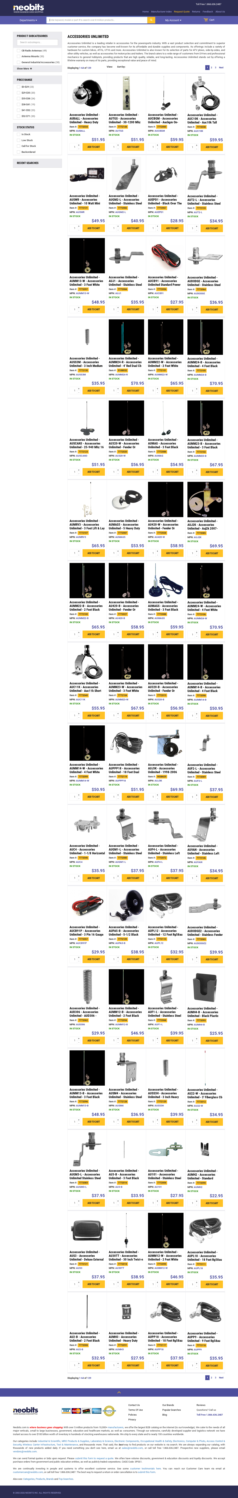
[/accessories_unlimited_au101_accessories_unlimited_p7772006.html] (165, 1149)
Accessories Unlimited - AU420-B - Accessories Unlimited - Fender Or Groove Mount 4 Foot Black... (124, 609)
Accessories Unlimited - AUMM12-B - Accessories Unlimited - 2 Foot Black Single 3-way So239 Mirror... (125, 1015)
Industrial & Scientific (49, 1441)
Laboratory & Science (102, 1441)
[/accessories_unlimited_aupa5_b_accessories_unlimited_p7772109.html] (126, 905)
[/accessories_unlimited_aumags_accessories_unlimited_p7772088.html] (165, 580)
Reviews (201, 1405)
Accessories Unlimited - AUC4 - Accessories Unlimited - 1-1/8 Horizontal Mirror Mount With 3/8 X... (87, 851)
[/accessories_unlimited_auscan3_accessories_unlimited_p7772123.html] (87, 418)
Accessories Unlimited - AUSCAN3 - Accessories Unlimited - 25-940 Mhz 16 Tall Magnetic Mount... (87, 445)
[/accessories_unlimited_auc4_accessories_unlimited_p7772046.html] (87, 824)
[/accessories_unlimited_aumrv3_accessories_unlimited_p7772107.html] (87, 499)
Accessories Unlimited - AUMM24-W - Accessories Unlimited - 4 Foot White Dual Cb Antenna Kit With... (204, 607)
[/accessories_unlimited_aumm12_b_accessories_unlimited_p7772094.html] (126, 986)
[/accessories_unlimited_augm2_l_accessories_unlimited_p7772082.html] (126, 174)
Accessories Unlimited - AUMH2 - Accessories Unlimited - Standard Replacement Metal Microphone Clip (202, 1178)
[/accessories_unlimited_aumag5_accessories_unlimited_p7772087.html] (126, 499)
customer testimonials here (145, 1468)
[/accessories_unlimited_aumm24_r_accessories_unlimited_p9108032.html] (126, 337)
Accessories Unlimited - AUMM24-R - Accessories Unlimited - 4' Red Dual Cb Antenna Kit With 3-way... (125, 363)
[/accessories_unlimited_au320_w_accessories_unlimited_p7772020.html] (126, 418)
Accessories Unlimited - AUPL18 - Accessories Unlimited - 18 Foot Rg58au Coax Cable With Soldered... (204, 1257)
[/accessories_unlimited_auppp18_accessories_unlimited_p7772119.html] (126, 743)
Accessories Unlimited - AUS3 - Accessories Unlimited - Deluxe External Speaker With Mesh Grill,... (87, 1257)
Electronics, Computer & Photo (189, 1441)
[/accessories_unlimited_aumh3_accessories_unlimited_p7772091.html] (126, 1311)
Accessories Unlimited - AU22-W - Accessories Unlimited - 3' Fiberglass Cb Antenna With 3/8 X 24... (204, 1095)
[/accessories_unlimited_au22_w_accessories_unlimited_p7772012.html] (205, 1068)
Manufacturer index (161, 11)
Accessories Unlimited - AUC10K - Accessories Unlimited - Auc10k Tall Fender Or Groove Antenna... (202, 122)
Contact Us (134, 1405)
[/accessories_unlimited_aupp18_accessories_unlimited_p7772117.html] (165, 1311)
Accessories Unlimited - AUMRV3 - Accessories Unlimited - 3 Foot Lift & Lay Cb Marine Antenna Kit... (87, 526)
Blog (164, 1414)
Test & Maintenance (67, 1444)
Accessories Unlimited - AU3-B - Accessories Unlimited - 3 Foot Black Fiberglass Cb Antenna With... (124, 1178)
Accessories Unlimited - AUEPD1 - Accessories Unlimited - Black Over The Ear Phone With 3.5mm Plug (165, 201)
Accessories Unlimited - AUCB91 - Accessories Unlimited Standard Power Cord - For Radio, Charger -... (164, 284)
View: (110, 66)
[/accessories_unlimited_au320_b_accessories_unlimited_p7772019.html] (165, 662)
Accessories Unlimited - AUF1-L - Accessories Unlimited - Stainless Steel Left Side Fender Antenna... (165, 1013)
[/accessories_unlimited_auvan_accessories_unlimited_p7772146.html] (205, 824)
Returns (196, 11)
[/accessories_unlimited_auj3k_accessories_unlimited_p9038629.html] (165, 743)
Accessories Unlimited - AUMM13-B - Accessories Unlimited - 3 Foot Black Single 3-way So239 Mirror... (86, 1097)
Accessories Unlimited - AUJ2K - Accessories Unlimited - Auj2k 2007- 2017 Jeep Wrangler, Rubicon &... (202, 528)
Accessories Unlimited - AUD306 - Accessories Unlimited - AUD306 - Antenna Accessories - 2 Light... (85, 1015)
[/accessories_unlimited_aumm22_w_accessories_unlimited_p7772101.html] (165, 337)
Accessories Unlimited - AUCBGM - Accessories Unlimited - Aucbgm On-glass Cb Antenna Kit (163, 120)
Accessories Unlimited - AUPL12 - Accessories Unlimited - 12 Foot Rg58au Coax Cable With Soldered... (165, 932)
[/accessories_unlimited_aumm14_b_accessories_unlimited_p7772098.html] (205, 662)
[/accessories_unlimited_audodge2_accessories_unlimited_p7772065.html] (205, 905)
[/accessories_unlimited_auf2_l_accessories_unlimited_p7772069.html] (205, 743)
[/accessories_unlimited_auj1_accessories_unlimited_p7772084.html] (126, 255)
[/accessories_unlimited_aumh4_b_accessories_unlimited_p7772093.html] (205, 987)
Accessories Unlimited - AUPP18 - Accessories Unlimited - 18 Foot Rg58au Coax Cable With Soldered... (165, 1338)
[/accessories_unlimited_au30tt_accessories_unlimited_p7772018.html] (126, 1230)
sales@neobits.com (132, 1448)
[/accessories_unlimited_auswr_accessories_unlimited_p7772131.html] (87, 174)
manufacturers (115, 1427)
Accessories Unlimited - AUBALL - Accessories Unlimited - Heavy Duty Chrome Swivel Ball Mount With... (86, 122)
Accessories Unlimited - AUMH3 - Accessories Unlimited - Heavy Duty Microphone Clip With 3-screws (124, 1340)
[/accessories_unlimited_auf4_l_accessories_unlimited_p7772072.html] (165, 824)
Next (221, 67)
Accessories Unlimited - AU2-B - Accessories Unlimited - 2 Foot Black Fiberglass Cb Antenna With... (85, 1340)
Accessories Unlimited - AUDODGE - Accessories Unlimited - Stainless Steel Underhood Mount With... (204, 283)
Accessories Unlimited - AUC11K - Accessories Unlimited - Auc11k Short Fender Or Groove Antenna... (85, 690)
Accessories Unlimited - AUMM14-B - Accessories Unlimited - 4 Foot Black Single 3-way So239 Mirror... (204, 691)
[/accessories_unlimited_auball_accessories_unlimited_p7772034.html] (87, 93)
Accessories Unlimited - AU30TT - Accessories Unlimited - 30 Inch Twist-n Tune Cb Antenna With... (126, 1257)
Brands (50, 1479)
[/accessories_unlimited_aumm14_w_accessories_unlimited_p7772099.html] (87, 743)
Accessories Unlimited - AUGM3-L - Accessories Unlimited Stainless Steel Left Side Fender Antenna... (87, 1176)
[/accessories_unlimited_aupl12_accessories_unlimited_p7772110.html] (165, 905)
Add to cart (93, 146)
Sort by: (121, 66)
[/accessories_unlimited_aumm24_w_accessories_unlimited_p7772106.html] (205, 580)
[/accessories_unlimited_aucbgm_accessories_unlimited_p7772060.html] (165, 93)
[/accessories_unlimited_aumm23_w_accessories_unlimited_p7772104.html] (126, 662)
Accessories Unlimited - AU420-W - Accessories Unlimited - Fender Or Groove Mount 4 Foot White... (163, 528)
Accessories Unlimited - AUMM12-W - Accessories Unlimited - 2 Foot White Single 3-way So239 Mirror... (165, 1259)
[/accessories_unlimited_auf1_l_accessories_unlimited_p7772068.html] (165, 986)
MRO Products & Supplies (75, 1441)
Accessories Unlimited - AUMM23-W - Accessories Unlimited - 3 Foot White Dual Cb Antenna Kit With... (126, 688)
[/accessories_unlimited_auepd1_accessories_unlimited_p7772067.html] (165, 174)
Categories (29, 1479)
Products (40, 1479)
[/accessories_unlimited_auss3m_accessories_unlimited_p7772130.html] (87, 337)
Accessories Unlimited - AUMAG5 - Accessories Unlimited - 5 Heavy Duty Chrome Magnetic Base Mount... (124, 528)
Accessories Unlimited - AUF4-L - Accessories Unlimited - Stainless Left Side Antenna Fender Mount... (164, 853)
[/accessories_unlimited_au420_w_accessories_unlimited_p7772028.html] (165, 499)
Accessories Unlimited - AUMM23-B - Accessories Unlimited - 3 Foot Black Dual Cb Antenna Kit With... (204, 445)
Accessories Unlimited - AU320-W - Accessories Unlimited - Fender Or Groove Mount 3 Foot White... (124, 447)
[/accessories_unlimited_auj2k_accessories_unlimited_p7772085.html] (205, 499)
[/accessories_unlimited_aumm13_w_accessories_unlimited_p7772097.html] (87, 255)
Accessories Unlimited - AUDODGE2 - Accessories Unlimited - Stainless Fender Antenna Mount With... (205, 932)
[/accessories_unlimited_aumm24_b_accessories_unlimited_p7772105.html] (205, 337)
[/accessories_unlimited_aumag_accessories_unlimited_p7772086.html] (165, 418)
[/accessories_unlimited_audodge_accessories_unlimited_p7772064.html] (205, 255)
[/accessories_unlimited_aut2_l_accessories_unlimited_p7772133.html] (205, 174)
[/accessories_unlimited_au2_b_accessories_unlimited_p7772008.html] (87, 1311)
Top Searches (66, 1479)
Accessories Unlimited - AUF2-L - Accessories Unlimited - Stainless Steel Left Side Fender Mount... (204, 770)
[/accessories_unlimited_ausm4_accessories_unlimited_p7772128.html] (126, 1068)
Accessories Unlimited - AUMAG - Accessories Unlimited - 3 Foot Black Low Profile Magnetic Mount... (163, 447)
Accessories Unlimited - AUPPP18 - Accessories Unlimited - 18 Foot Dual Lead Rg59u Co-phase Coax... (124, 772)
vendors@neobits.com (25, 1451)
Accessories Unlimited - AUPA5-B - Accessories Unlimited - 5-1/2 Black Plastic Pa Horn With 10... (125, 932)
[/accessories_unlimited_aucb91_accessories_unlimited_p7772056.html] (165, 255)
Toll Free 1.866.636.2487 (210, 1414)
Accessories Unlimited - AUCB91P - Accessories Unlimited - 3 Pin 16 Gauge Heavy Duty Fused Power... (86, 932)
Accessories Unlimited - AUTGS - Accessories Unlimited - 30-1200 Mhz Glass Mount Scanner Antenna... (125, 122)
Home (145, 11)
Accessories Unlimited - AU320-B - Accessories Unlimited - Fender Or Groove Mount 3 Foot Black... (163, 690)
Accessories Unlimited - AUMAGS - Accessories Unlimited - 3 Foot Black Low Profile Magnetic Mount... (163, 609)
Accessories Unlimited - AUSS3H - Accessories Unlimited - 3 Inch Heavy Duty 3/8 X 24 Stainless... (164, 1095)
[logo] (29, 8)
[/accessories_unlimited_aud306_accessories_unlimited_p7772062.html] (87, 986)
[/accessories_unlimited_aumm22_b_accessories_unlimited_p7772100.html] (87, 580)
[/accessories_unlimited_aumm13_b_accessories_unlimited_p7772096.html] (87, 1068)
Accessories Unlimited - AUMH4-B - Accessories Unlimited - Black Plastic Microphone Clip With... (202, 1014)
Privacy (132, 1419)
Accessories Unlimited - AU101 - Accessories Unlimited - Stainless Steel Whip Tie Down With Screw (164, 1176)
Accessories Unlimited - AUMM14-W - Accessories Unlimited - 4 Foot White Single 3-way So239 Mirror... (86, 772)
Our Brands (168, 1405)
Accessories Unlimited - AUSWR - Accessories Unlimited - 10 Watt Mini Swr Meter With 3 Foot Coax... (85, 203)
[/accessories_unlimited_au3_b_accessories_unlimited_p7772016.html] (126, 1149)
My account (172, 20)
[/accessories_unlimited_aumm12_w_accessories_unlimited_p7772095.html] (165, 1230)
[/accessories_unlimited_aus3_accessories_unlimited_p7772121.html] (87, 1230)
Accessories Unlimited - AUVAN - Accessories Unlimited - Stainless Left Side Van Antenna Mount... (204, 851)
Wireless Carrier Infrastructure (39, 1444)
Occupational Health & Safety (156, 1441)
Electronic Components (127, 1441)
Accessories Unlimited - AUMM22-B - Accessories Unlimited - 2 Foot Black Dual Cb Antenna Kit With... (86, 607)
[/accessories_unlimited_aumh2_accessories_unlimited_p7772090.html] (205, 1149)
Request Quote (182, 11)
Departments (27, 20)
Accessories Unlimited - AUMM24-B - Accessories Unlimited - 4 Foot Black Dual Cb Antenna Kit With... (204, 364)
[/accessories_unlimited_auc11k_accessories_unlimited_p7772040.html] (87, 662)
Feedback (208, 11)
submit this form (146, 1472)
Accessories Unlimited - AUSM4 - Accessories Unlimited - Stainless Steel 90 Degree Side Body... (125, 1095)
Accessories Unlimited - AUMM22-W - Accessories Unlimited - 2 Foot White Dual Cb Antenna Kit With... (165, 363)
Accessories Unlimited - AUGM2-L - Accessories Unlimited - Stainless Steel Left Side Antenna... (125, 201)
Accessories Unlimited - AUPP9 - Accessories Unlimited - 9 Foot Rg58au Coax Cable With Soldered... (204, 1338)
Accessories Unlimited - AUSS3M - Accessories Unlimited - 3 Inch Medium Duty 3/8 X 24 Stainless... (86, 363)
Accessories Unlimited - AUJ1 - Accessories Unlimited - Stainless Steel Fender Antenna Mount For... (125, 284)
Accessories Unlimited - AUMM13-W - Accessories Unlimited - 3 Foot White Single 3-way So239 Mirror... (86, 284)
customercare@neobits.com (28, 1472)
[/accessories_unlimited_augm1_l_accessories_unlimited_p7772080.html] (126, 824)
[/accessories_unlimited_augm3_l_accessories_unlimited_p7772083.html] (87, 1149)
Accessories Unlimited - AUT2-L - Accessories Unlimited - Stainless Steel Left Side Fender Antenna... (204, 201)
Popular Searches (171, 1410)
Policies (132, 1414)
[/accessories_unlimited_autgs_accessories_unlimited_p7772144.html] (126, 93)
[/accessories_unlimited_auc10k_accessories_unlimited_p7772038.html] (205, 93)
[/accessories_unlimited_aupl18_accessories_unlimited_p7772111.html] (205, 1230)
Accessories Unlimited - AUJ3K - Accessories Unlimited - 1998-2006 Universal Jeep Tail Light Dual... (163, 772)
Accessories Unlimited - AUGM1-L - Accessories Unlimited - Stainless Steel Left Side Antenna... (125, 851)
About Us (220, 11)
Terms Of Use (135, 1410)
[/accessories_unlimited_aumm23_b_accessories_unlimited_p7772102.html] (205, 418)
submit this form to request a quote (94, 1458)
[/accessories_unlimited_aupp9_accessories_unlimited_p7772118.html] (205, 1312)
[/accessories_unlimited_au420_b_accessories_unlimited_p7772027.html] (126, 580)
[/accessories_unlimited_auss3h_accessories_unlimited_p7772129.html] (165, 1068)
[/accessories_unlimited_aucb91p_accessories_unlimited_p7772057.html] (87, 905)
